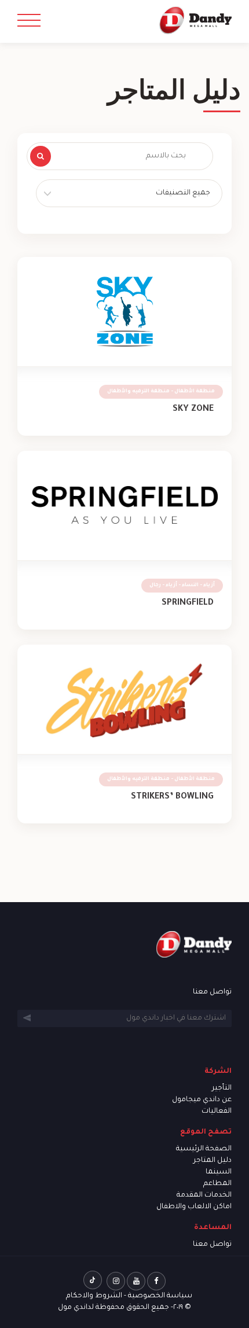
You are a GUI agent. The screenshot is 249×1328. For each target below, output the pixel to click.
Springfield (188, 603)
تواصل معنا (212, 1245)
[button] (129, 193)
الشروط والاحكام (94, 1296)
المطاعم (217, 1184)
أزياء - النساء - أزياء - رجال (182, 585)
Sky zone (193, 409)
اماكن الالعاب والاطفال (194, 1207)
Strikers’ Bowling (172, 797)
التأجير (222, 1088)
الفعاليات (217, 1112)
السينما (219, 1172)
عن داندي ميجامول (202, 1100)
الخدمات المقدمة (204, 1195)
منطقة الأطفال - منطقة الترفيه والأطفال (161, 392)
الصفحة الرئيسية (204, 1149)
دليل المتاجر (212, 1161)
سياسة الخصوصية (160, 1296)
